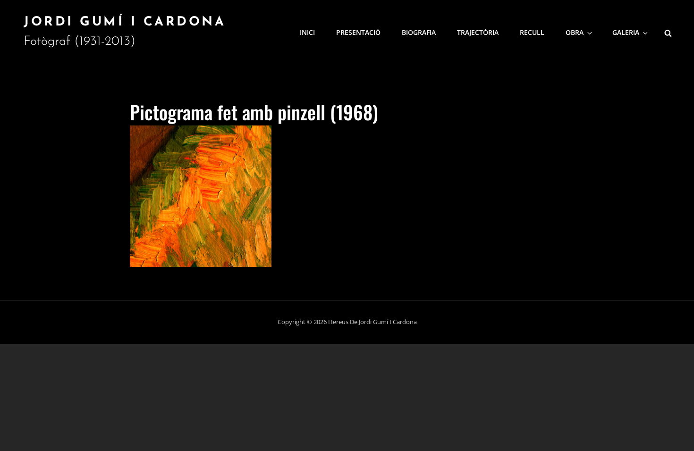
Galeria (625, 32)
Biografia (419, 32)
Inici (307, 32)
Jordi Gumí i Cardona (125, 22)
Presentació (358, 32)
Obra (575, 32)
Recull (532, 32)
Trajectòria (478, 32)
